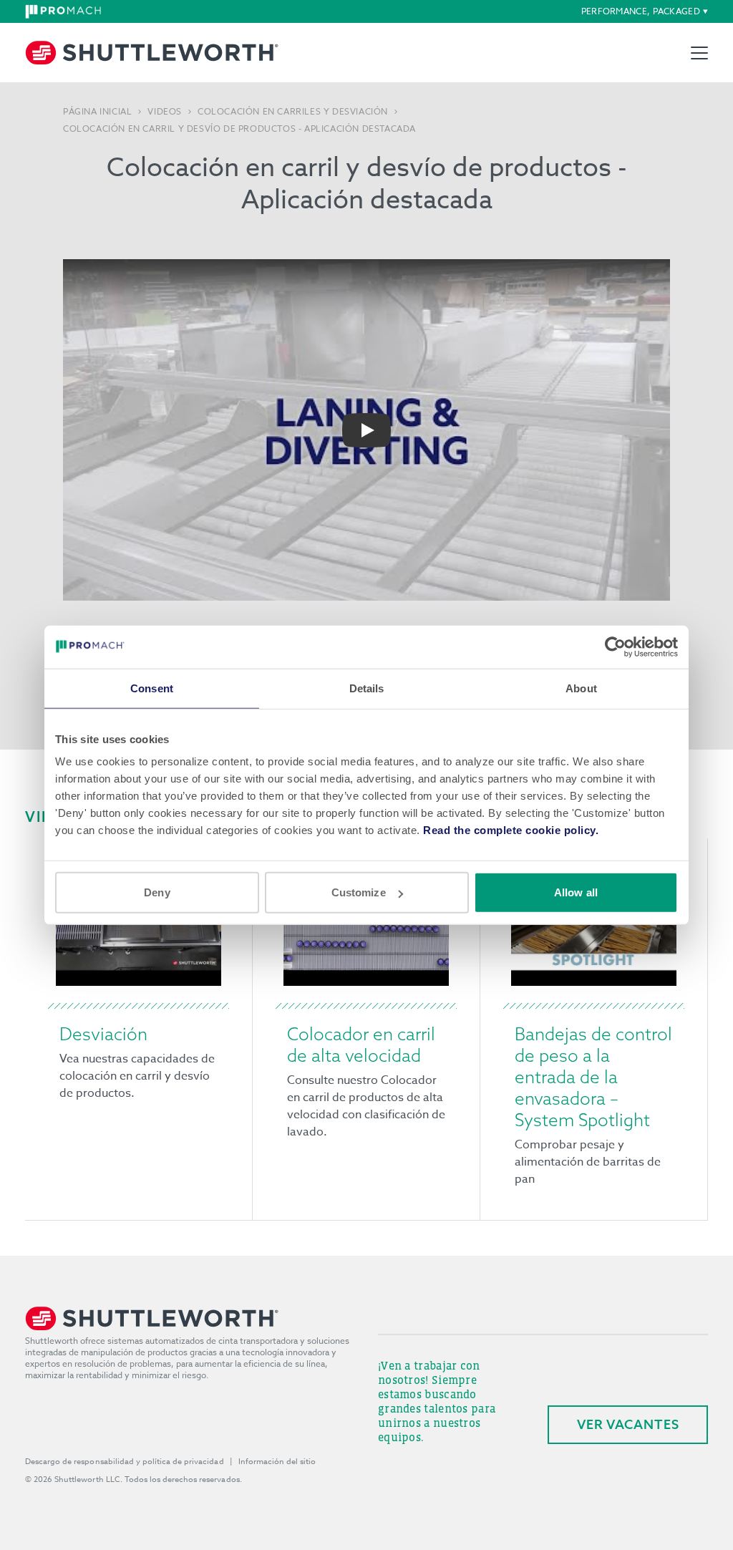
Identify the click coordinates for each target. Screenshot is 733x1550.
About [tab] (581, 688)
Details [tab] (366, 688)
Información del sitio (277, 1461)
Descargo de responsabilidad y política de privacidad (124, 1461)
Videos (164, 111)
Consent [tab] (151, 688)
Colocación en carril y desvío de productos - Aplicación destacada (239, 129)
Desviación (103, 1034)
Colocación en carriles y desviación (293, 111)
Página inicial (97, 111)
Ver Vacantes (628, 1424)
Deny (157, 892)
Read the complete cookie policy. (510, 830)
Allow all (576, 892)
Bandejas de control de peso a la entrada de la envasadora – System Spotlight (593, 1076)
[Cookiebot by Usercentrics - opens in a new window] (615, 646)
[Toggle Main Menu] (699, 53)
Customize (358, 892)
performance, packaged (640, 11)
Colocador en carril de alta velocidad (361, 1044)
